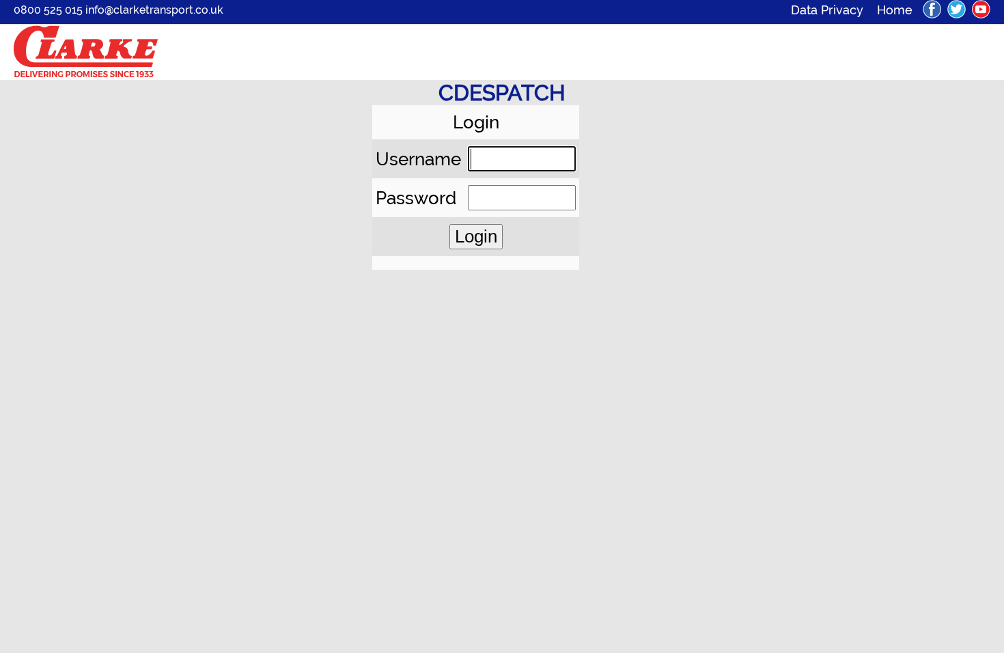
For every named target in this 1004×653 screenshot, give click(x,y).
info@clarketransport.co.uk (154, 9)
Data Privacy (834, 10)
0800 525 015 (48, 9)
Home (894, 10)
